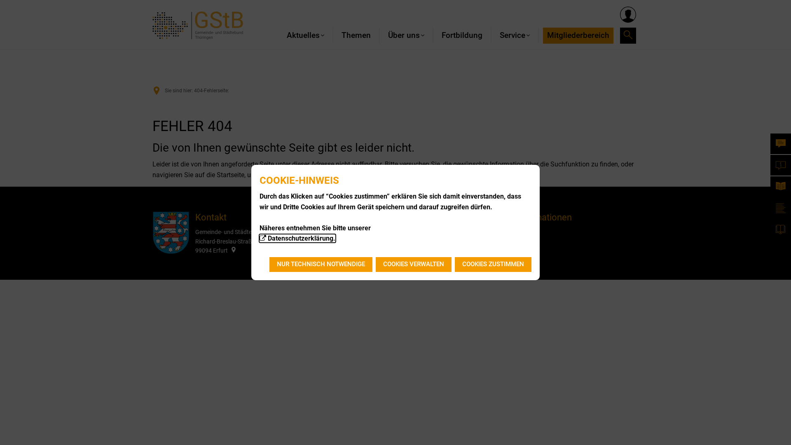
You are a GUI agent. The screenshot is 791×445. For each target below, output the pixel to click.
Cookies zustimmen (493, 264)
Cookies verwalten (413, 264)
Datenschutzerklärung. (301, 238)
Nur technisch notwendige (321, 264)
